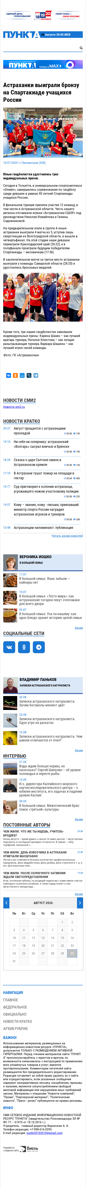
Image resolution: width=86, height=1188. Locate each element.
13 (43, 938)
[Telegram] (35, 375)
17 (14, 945)
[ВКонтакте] (8, 375)
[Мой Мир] (22, 375)
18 (23, 945)
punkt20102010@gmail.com (44, 1133)
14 (52, 938)
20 (43, 945)
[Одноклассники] (15, 375)
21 (52, 945)
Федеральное (15, 1007)
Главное (10, 1000)
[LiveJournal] (29, 375)
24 (14, 953)
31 (14, 961)
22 (62, 945)
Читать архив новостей (67, 536)
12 (33, 938)
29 (62, 953)
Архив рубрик (15, 1028)
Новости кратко (17, 1021)
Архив (79, 628)
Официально (14, 1014)
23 (72, 945)
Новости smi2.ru (14, 407)
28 (52, 953)
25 (23, 953)
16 (72, 938)
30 (72, 953)
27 (43, 953)
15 (62, 938)
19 (33, 945)
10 (14, 938)
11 (23, 938)
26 (33, 953)
